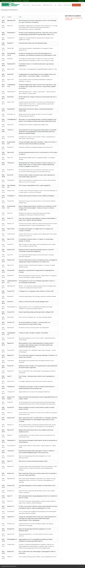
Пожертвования (26, 0)
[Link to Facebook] (79, 1)
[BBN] (11, 5)
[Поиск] (83, 5)
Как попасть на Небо (18, 0)
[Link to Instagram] (83, 1)
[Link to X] (81, 1)
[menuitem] (26, 5)
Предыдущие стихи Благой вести (9, 9)
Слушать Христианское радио (6, 0)
